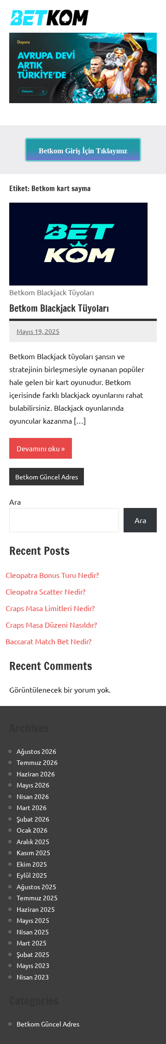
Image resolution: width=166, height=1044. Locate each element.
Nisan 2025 (33, 931)
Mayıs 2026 (33, 785)
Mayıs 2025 (33, 920)
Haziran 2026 (36, 774)
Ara (15, 501)
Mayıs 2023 (33, 965)
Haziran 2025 (36, 909)
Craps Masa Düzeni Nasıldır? (51, 624)
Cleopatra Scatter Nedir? (45, 591)
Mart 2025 (32, 943)
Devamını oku (38, 448)
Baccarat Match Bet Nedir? (48, 641)
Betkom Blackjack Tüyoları (59, 308)
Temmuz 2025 (37, 897)
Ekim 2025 (32, 864)
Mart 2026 (32, 807)
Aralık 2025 (33, 841)
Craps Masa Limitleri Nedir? (50, 607)
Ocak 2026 (32, 830)
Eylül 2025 (32, 875)
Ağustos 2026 (36, 751)
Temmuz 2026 (37, 762)
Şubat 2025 (33, 954)
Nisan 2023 (33, 977)
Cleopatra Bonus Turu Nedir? (52, 574)
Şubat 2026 (33, 819)
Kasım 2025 (33, 852)
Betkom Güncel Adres (46, 476)
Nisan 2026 (33, 796)
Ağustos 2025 (36, 886)
